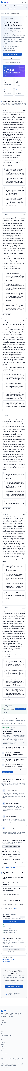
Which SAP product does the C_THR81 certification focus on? (12, 889)
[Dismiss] (26, 7)
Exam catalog (4, 1022)
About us (3, 1042)
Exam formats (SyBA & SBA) (7, 1035)
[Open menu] (25, 2)
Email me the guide (15, 949)
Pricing (2, 1024)
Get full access (13, 921)
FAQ (2, 1033)
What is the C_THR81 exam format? (11, 900)
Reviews (3, 1044)
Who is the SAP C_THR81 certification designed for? (12, 883)
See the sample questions (11, 58)
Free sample (4, 1027)
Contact (3, 1046)
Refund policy (4, 1053)
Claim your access (12, 8)
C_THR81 (7, 13)
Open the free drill (19, 708)
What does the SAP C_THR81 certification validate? (13, 877)
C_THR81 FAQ (15, 908)
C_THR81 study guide (10, 867)
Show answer (7, 208)
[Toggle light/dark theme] (22, 2)
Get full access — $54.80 (11, 54)
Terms (2, 1048)
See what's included (14, 990)
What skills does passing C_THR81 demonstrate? (11, 895)
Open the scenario (7, 772)
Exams (2, 13)
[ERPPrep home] (5, 2)
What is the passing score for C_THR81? (13, 904)
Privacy (2, 1050)
